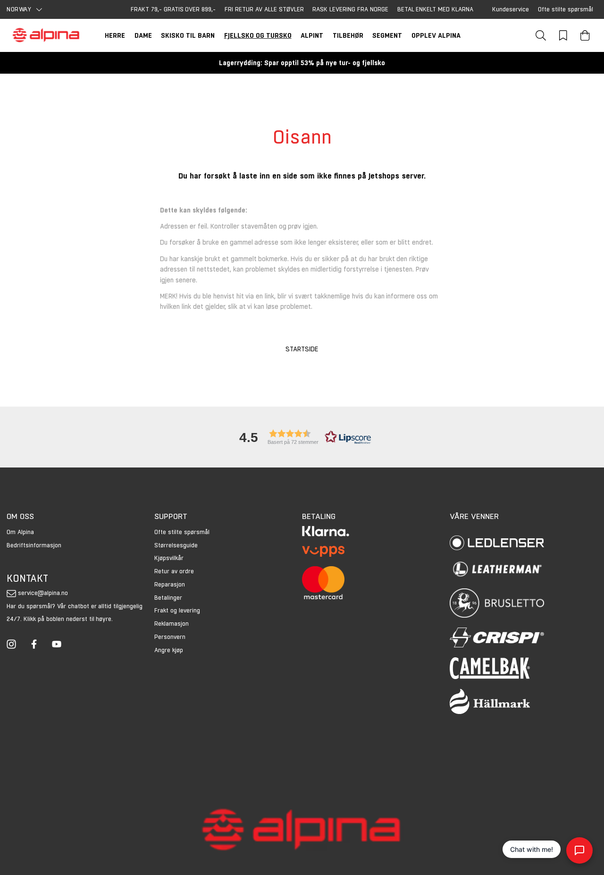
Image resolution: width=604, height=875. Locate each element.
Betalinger (168, 597)
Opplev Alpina (436, 35)
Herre (115, 35)
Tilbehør (348, 35)
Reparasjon (169, 584)
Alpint (312, 35)
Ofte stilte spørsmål (565, 9)
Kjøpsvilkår (169, 557)
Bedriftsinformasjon (34, 545)
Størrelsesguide (176, 545)
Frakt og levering (177, 610)
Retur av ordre (174, 571)
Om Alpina (20, 531)
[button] (302, 437)
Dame (143, 35)
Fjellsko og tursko (258, 35)
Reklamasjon (171, 623)
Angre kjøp (168, 650)
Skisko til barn (188, 35)
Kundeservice (510, 9)
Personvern (169, 636)
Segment (387, 35)
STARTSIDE (302, 349)
